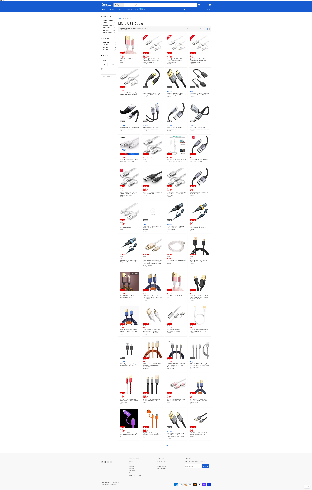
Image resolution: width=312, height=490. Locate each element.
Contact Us (132, 470)
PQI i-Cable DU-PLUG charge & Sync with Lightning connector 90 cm (152, 434)
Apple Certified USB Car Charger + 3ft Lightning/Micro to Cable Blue (129, 261)
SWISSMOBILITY (123, 367)
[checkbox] (109, 22)
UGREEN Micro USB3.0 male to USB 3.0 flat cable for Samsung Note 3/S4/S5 (152, 228)
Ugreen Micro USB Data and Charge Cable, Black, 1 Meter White (129, 160)
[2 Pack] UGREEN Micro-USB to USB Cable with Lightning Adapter (176, 160)
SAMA (144, 370)
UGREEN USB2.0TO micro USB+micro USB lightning (173, 330)
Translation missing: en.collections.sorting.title (132, 28)
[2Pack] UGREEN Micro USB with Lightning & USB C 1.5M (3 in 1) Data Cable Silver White (128, 193)
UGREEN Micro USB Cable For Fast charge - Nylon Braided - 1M (199, 433)
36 (194, 29)
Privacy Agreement (105, 482)
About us (131, 466)
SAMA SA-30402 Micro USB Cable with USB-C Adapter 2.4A (176, 399)
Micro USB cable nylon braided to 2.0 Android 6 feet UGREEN (175, 128)
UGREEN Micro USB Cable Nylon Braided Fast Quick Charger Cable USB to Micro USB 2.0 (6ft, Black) (176, 435)
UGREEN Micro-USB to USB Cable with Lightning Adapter (128, 226)
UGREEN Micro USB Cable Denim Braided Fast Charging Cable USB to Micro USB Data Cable (152, 297)
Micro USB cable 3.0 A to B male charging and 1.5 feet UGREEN (151, 94)
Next (167, 445)
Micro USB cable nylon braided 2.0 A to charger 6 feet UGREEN (129, 128)
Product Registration (162, 468)
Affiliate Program (161, 466)
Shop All (131, 464)
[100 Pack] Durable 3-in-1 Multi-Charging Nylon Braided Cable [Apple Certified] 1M (151, 60)
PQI (167, 231)
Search (131, 461)
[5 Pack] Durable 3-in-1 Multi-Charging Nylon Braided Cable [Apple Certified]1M (198, 60)
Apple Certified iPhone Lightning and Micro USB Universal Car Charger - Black (175, 228)
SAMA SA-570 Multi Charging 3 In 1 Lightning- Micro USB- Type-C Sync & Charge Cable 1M (199, 365)
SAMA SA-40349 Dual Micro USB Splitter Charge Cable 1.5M (152, 399)
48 (196, 29)
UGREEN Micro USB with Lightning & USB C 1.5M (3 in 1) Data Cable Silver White (176, 193)
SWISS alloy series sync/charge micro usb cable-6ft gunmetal (128, 364)
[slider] (102, 69)
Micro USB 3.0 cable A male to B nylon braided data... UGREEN (151, 128)
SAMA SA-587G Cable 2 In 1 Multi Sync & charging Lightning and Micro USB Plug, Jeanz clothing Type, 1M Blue (176, 366)
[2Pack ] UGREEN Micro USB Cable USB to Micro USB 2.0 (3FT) (199, 160)
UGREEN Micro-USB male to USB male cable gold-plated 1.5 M (199, 330)
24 (191, 29)
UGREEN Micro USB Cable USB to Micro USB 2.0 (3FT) (199, 192)
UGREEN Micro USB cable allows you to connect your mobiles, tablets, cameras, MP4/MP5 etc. (151, 331)
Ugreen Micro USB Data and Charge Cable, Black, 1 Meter (152, 192)
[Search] (199, 5)
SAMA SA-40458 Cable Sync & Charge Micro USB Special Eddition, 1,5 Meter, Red (129, 400)
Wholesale (131, 468)
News (130, 473)
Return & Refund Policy (135, 475)
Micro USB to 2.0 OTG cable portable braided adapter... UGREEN (199, 128)
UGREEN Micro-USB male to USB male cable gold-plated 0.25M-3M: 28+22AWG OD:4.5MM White (199, 297)
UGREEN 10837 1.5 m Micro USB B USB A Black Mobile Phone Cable (199, 261)
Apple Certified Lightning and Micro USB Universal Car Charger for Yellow (199, 227)
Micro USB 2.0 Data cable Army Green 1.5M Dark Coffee (128, 296)
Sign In (158, 464)
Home (119, 18)
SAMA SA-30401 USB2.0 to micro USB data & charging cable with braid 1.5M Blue (199, 400)
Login (208, 9)
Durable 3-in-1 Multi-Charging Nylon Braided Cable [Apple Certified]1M (129, 93)
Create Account (161, 461)
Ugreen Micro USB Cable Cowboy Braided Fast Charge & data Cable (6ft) (129, 331)
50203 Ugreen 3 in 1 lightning (150, 160)
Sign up (205, 466)
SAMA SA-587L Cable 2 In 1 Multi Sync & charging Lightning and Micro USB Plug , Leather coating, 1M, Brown (152, 366)
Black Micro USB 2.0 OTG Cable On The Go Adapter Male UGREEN (199, 94)
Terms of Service (115, 482)
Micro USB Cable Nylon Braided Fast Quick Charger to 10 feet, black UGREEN (176, 95)
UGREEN (122, 62)
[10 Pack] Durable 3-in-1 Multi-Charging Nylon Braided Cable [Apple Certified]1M (175, 60)
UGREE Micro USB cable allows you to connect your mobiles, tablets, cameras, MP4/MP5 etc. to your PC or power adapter (152, 262)
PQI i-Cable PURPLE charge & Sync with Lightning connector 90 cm (129, 433)
